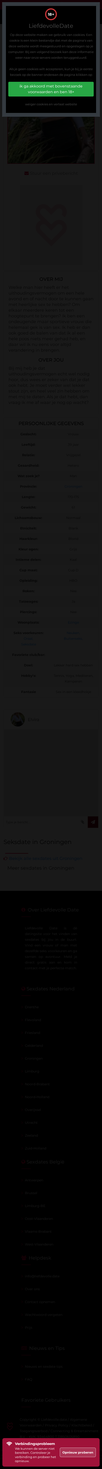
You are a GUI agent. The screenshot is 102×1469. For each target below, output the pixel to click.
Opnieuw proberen (77, 1452)
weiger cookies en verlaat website (51, 104)
